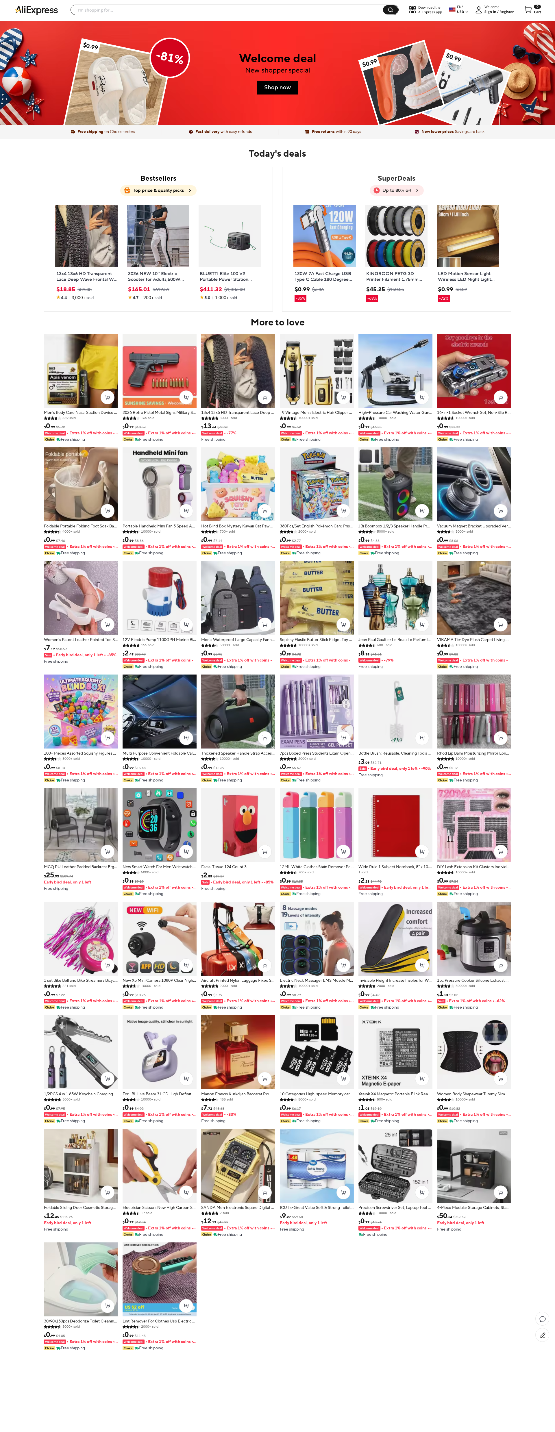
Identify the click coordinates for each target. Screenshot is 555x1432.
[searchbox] (229, 10)
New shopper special (277, 70)
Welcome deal (277, 58)
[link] (117, 93)
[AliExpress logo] (36, 10)
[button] (390, 9)
